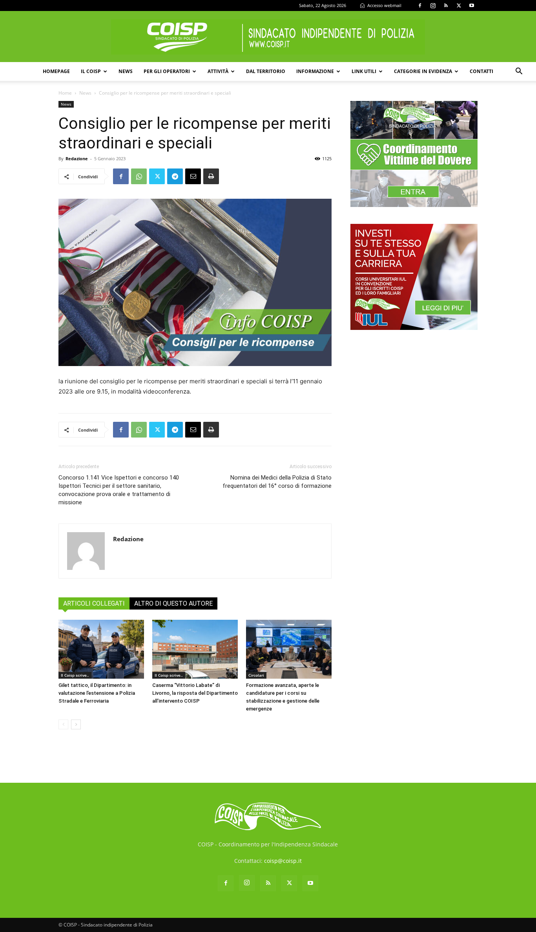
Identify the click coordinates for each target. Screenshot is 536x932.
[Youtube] (472, 5)
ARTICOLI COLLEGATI (94, 603)
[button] (518, 72)
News (126, 71)
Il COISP (91, 71)
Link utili (364, 71)
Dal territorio (265, 71)
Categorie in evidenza (423, 71)
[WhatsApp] (139, 176)
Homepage (56, 71)
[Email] (193, 176)
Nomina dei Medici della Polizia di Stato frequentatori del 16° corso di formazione (277, 481)
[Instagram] (433, 5)
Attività (218, 71)
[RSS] (446, 5)
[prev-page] (63, 724)
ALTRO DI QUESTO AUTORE (173, 603)
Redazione (77, 158)
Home (65, 93)
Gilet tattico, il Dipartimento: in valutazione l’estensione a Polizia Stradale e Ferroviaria (96, 693)
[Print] (211, 176)
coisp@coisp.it (283, 860)
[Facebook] (420, 5)
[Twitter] (459, 5)
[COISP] (268, 37)
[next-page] (76, 724)
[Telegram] (175, 176)
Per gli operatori (167, 71)
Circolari (256, 675)
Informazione (315, 71)
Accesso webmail (383, 5)
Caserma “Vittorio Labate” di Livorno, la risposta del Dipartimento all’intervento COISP (195, 693)
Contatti (481, 71)
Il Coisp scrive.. (75, 675)
